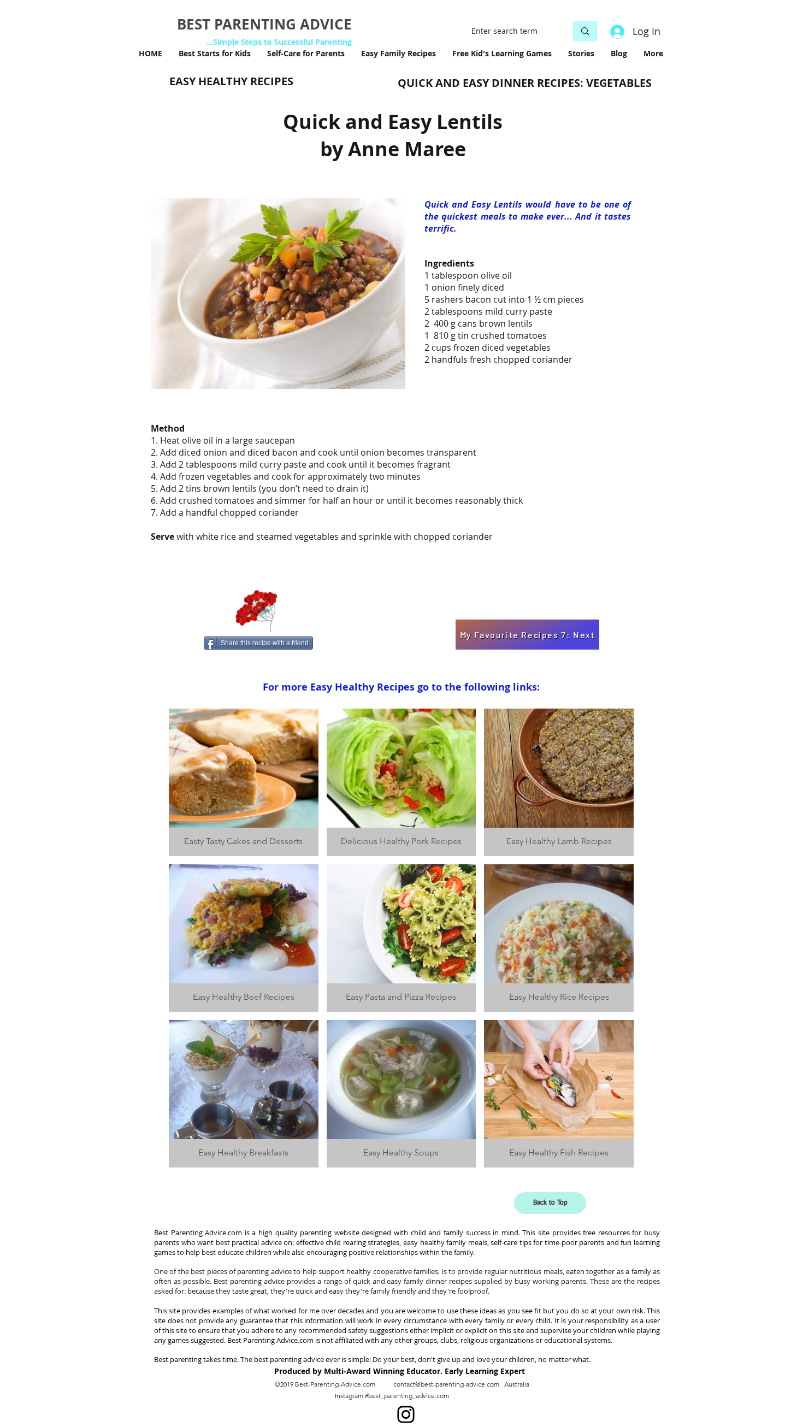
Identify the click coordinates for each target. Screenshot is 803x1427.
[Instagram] (405, 1414)
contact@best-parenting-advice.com (446, 1384)
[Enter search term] (585, 31)
